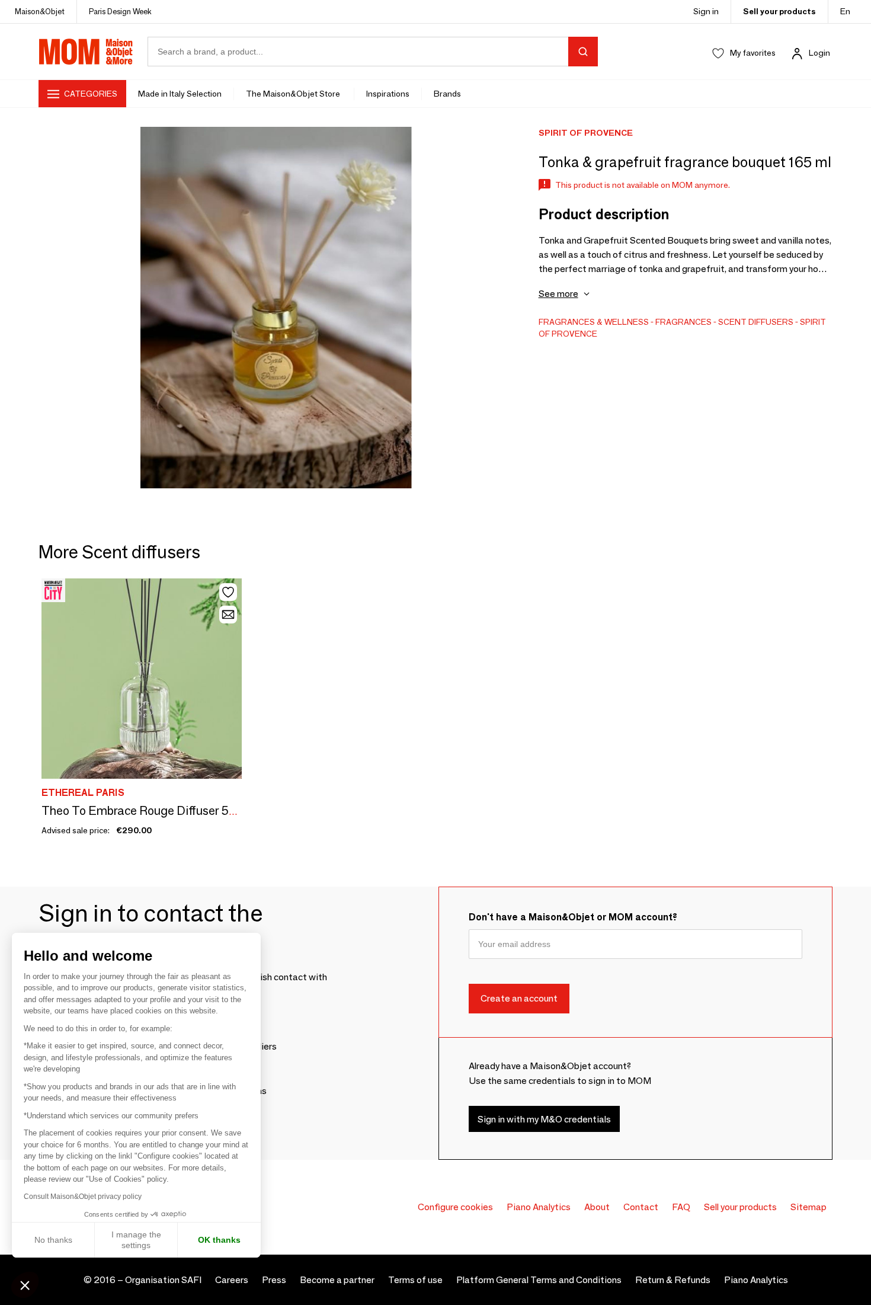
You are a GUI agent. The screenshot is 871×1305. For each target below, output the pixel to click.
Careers (231, 1279)
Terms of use (415, 1279)
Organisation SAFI (163, 1279)
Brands (447, 93)
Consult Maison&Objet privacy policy (83, 1196)
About (597, 1207)
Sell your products (779, 11)
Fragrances (683, 321)
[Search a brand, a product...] (583, 51)
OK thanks (219, 1240)
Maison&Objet (40, 11)
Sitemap (808, 1207)
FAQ (681, 1207)
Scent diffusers (755, 321)
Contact (640, 1207)
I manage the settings (136, 1240)
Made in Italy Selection (180, 93)
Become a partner (337, 1279)
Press (274, 1279)
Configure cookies (455, 1207)
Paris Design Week (120, 11)
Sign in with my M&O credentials (544, 1119)
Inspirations (387, 93)
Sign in (706, 11)
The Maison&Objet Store (294, 93)
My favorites (753, 52)
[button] (25, 1285)
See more (558, 293)
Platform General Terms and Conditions (539, 1279)
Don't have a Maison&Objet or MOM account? (573, 917)
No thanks (53, 1240)
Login (819, 52)
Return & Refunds (672, 1279)
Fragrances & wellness (594, 321)
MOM (86, 52)
